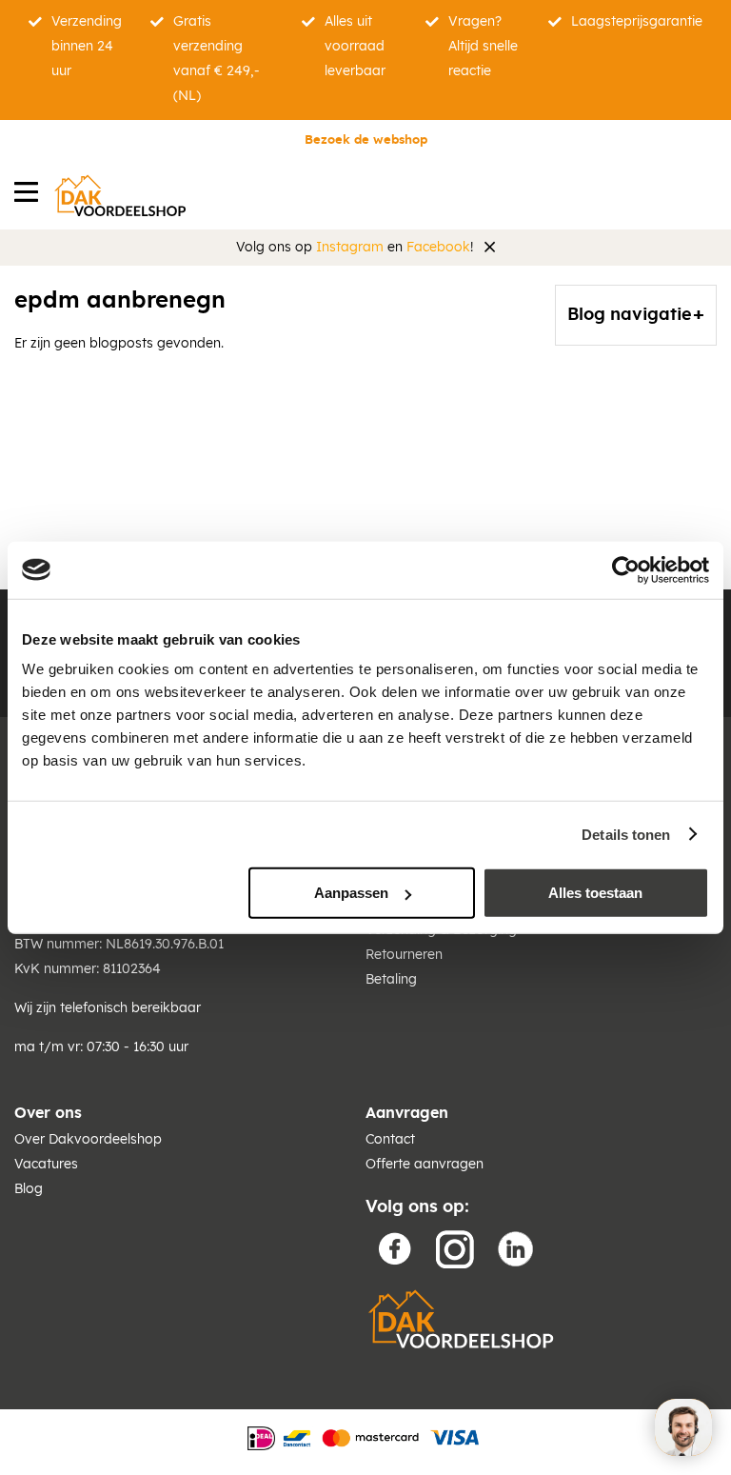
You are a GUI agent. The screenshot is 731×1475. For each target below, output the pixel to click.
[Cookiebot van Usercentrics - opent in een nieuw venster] (626, 569)
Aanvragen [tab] (407, 1113)
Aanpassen (351, 893)
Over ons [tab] (48, 1113)
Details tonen (626, 834)
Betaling (391, 980)
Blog (28, 1189)
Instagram (350, 247)
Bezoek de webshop (366, 140)
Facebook (438, 247)
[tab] (635, 315)
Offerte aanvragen (425, 1164)
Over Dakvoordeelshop (88, 1139)
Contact (390, 1139)
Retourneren (404, 955)
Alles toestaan (595, 893)
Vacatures (46, 1164)
